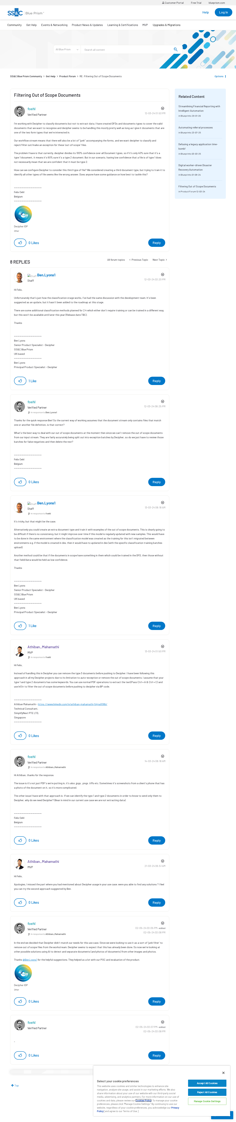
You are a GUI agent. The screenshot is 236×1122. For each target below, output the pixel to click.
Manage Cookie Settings (207, 1101)
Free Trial (196, 2)
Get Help (31, 25)
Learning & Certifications (122, 25)
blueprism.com (217, 2)
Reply (157, 243)
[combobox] (132, 49)
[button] (20, 243)
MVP (145, 25)
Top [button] (17, 1085)
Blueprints (186, 115)
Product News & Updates (87, 25)
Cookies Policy (143, 1100)
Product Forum (67, 76)
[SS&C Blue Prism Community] (25, 12)
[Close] (223, 1073)
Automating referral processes (195, 127)
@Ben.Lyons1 (30, 959)
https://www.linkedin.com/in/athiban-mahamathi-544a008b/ (72, 704)
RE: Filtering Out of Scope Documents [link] (101, 76)
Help (205, 12)
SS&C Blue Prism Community (26, 76)
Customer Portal (174, 2)
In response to (44, 412)
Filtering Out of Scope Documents (197, 186)
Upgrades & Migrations (167, 25)
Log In (223, 12)
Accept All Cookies (207, 1083)
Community (14, 25)
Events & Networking (54, 25)
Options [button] (219, 76)
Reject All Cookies (207, 1092)
